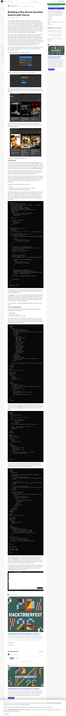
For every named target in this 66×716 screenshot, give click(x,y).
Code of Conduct (22, 661)
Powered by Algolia (33, 1)
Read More (10, 645)
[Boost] (2, 59)
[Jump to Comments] (2, 51)
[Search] (5, 1)
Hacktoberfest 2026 (37, 692)
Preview (16, 658)
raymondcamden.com (26, 6)
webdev (17, 17)
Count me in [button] (6, 714)
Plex (35, 20)
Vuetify (36, 318)
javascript (13, 17)
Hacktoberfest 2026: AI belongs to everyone (23, 634)
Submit (11, 658)
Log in (55, 1)
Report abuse (29, 661)
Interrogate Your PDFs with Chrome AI (55, 31)
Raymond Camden (13, 5)
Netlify (26, 44)
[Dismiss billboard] (63, 701)
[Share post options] (2, 62)
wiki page (27, 176)
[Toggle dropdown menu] (43, 595)
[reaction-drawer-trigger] (2, 47)
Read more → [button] (11, 697)
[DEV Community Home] (2, 1)
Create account (61, 1)
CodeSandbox (34, 41)
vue (9, 17)
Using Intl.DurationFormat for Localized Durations (55, 39)
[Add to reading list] (2, 55)
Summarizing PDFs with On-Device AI (55, 35)
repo (22, 568)
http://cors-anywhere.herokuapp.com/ (32, 195)
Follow (56, 8)
